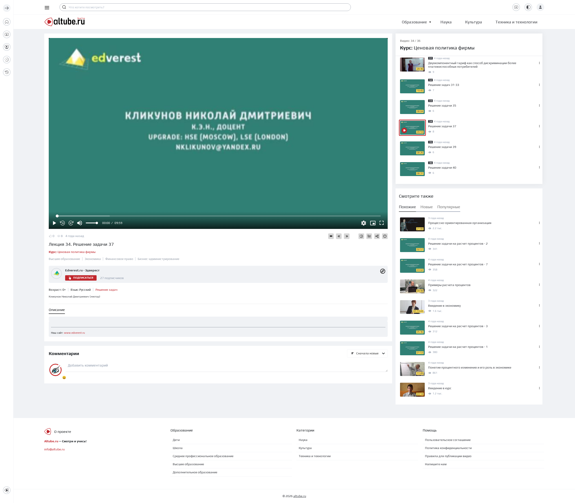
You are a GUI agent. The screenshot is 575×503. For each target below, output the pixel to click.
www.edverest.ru (74, 332)
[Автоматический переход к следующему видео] (331, 236)
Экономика (93, 259)
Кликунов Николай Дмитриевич (74, 296)
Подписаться (83, 277)
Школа (178, 448)
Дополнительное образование (195, 472)
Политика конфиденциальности (448, 448)
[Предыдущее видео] (339, 236)
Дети (176, 440)
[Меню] (7, 8)
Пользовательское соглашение (448, 440)
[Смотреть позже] (361, 236)
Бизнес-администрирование (158, 259)
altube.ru (299, 496)
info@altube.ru (54, 449)
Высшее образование (64, 259)
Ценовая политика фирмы (72, 252)
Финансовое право (119, 259)
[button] (414, 22)
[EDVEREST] (382, 271)
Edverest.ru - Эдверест (82, 270)
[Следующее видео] (346, 236)
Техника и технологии (315, 456)
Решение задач (106, 289)
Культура (305, 448)
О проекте (62, 431)
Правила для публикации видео (448, 456)
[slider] (92, 223)
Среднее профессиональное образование (203, 456)
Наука (303, 440)
